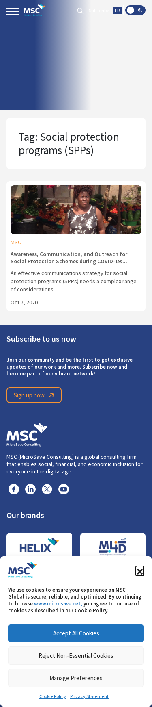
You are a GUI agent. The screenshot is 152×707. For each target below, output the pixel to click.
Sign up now (29, 395)
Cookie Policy (52, 696)
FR (117, 10)
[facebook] (13, 489)
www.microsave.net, (58, 603)
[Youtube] (63, 489)
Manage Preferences (76, 678)
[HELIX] (39, 547)
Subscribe (99, 10)
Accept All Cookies (76, 633)
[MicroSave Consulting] (26, 433)
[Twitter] (47, 489)
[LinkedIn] (30, 489)
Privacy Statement (89, 696)
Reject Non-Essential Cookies (76, 655)
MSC (16, 242)
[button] (140, 570)
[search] (80, 10)
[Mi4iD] (113, 547)
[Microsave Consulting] (34, 10)
